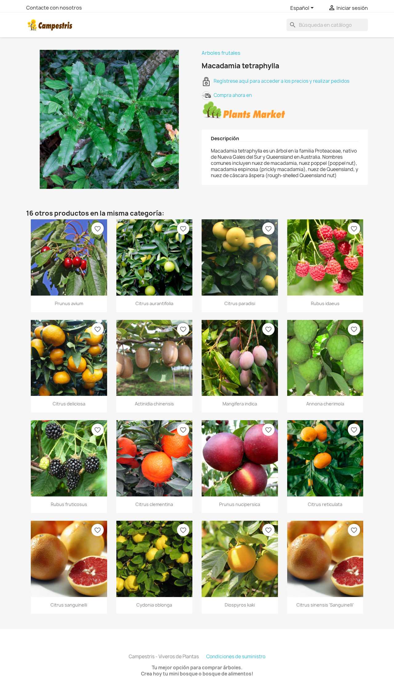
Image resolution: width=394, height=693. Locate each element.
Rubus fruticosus (69, 504)
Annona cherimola (325, 404)
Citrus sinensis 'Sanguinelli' (325, 605)
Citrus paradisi (239, 303)
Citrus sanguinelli (68, 605)
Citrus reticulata (325, 504)
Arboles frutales (221, 53)
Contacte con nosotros (54, 7)
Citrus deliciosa (69, 404)
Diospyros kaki (240, 605)
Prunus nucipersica (239, 504)
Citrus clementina (154, 504)
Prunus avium (69, 303)
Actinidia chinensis (154, 404)
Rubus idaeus (325, 303)
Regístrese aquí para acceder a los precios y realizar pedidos (280, 81)
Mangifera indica (240, 404)
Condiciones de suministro (235, 656)
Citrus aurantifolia (154, 303)
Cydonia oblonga (154, 605)
